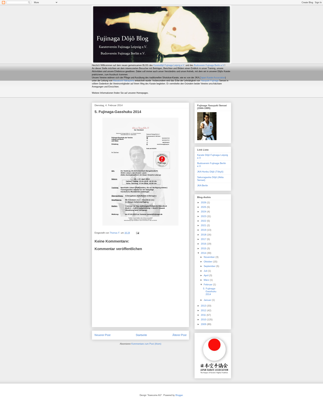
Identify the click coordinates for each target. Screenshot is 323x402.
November (210, 257)
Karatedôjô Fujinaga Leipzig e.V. (169, 65)
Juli (206, 270)
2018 (204, 234)
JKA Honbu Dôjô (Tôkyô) (210, 171)
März (207, 280)
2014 (204, 253)
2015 (204, 248)
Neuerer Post (102, 335)
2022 (204, 220)
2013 (204, 305)
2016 (204, 243)
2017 (204, 239)
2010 (204, 319)
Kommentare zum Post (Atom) (146, 344)
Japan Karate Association (212, 77)
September (210, 266)
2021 (204, 225)
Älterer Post (179, 335)
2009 (204, 324)
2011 (204, 315)
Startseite (141, 335)
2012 (204, 310)
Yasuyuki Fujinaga (210, 80)
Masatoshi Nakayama (123, 80)
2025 (204, 207)
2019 (204, 230)
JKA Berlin (202, 185)
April (206, 275)
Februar (208, 284)
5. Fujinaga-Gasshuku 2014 (209, 291)
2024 (204, 211)
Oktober (208, 261)
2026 (204, 202)
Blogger (179, 395)
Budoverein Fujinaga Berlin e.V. (209, 65)
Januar (208, 300)
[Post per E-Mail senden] (137, 233)
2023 (204, 216)
